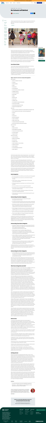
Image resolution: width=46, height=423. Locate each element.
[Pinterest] (42, 421)
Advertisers (31, 411)
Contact (21, 414)
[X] (37, 421)
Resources (7, 2)
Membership (18, 2)
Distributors (31, 412)
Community (26, 412)
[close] (45, 0)
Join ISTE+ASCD (39, 2)
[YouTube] (41, 421)
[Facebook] (36, 421)
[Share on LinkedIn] (32, 13)
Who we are (21, 410)
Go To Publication (41, 60)
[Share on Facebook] (31, 13)
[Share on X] (34, 13)
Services (14, 2)
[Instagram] (38, 421)
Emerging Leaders (27, 411)
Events (11, 2)
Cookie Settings (30, 421)
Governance (25, 421)
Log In (43, 2)
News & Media (21, 413)
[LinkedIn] (40, 421)
